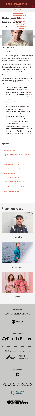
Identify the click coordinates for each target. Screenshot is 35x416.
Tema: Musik (8, 160)
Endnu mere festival (10, 151)
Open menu (17, 9)
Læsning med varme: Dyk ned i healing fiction (17, 155)
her (11, 99)
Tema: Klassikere (9, 173)
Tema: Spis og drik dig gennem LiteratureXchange (14, 182)
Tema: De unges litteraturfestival (15, 187)
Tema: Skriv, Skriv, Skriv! (12, 169)
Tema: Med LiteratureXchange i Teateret (17, 178)
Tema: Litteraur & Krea (11, 164)
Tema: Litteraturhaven (11, 191)
